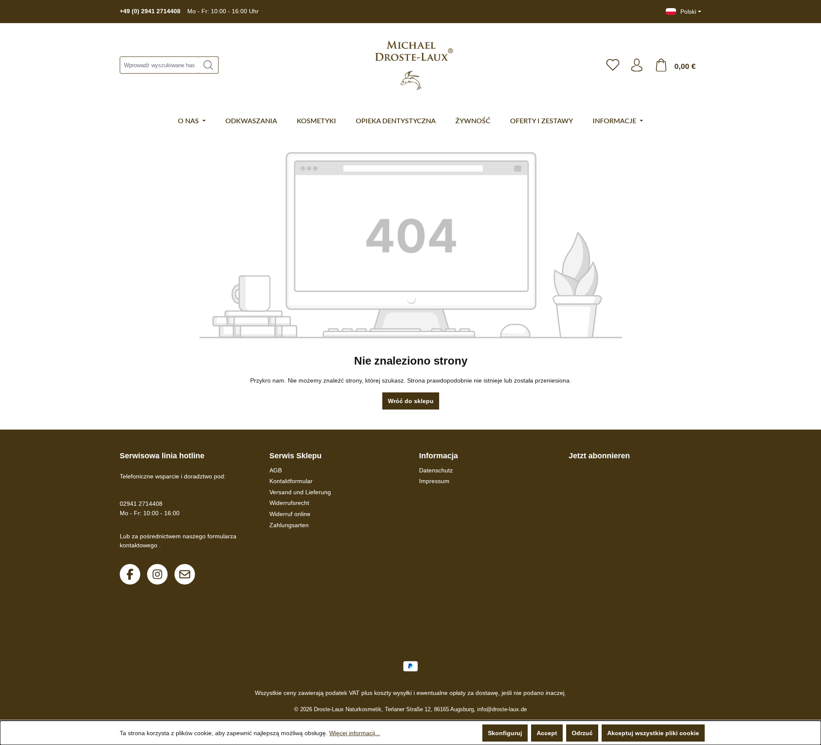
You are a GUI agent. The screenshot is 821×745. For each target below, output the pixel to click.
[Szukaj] (208, 65)
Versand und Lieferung (300, 492)
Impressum (434, 481)
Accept (547, 733)
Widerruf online (289, 514)
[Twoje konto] (637, 65)
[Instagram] (157, 574)
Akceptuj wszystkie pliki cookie (653, 733)
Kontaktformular (291, 481)
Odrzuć (582, 733)
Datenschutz (436, 470)
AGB (275, 470)
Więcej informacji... (354, 733)
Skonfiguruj (505, 733)
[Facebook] (130, 574)
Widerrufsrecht (289, 502)
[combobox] (159, 65)
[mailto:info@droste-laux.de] (184, 574)
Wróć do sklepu (411, 401)
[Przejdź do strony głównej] (409, 65)
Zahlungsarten (289, 525)
